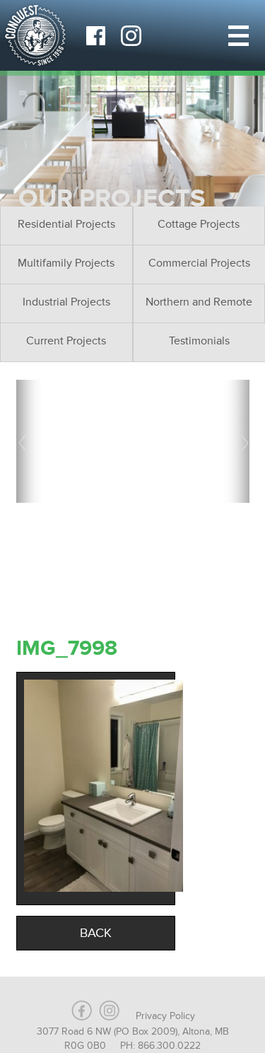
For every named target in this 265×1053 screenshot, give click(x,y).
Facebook (95, 35)
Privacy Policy (165, 1016)
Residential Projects (66, 224)
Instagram (130, 35)
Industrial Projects (66, 302)
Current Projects (66, 341)
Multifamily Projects (66, 263)
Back (96, 933)
